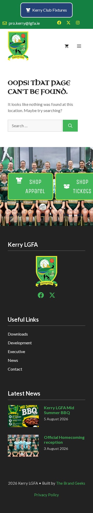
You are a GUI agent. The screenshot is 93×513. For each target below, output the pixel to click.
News (13, 360)
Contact (15, 368)
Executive (16, 351)
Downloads (18, 333)
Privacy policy (46, 494)
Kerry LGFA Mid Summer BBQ (59, 410)
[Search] (70, 126)
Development (20, 342)
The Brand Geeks (70, 483)
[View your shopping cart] (66, 46)
